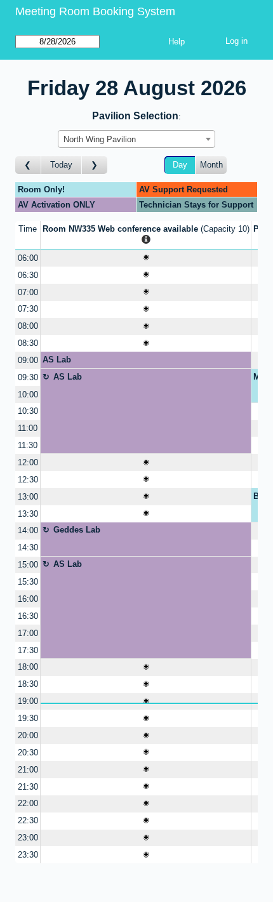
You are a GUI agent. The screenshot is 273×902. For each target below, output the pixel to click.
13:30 (28, 514)
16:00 (28, 599)
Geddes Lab (76, 529)
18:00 (28, 667)
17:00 (28, 633)
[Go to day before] (28, 165)
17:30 (28, 650)
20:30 (28, 752)
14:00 (28, 530)
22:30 (28, 820)
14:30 (28, 547)
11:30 (27, 445)
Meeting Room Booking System (95, 11)
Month (211, 164)
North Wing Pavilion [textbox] (99, 139)
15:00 (28, 564)
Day (180, 164)
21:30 (28, 787)
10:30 (28, 411)
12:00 (28, 462)
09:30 (28, 377)
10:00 (28, 394)
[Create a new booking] (146, 258)
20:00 (28, 735)
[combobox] (136, 139)
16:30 (28, 616)
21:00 (28, 769)
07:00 (28, 292)
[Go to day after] (94, 165)
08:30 (28, 343)
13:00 (28, 496)
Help (176, 41)
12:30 (28, 479)
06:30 (28, 275)
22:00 (28, 803)
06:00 (28, 258)
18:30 (28, 684)
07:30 (28, 309)
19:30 (28, 718)
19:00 (28, 701)
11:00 (27, 428)
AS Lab (57, 359)
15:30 (28, 582)
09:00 (28, 360)
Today (61, 164)
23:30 (28, 854)
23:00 (28, 837)
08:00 (28, 326)
